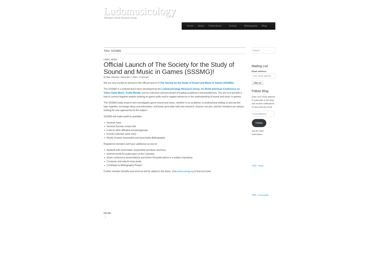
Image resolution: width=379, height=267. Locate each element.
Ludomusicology (140, 11)
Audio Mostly (133, 93)
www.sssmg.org (185, 171)
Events (232, 26)
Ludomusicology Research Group (181, 89)
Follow (259, 123)
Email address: (259, 71)
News (114, 59)
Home (190, 26)
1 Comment (143, 77)
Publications (214, 26)
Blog (264, 26)
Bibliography (250, 26)
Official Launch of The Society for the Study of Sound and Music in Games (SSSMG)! (169, 68)
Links (107, 59)
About (201, 26)
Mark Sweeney (112, 77)
